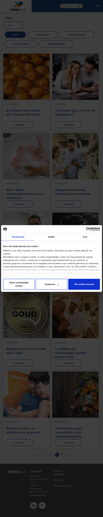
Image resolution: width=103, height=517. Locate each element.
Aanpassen (50, 284)
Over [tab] (85, 237)
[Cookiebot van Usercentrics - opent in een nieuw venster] (88, 229)
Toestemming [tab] (18, 237)
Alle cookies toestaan (84, 284)
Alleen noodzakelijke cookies (19, 284)
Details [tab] (51, 237)
